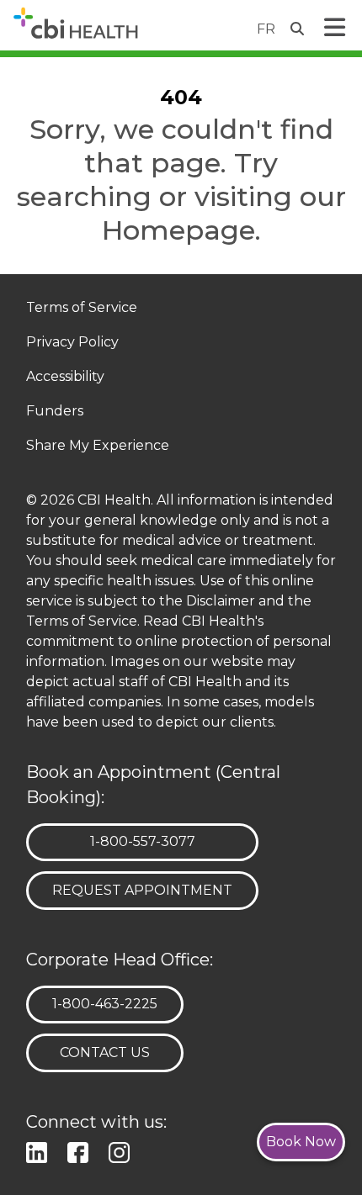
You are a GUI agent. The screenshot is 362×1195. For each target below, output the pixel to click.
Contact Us (105, 1052)
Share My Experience (97, 446)
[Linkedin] (40, 1151)
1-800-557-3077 (142, 841)
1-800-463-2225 (104, 1003)
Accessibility (65, 377)
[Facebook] (81, 1151)
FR (266, 29)
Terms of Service (81, 308)
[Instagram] (122, 1151)
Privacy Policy (72, 343)
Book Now (301, 1142)
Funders (54, 412)
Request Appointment (142, 890)
